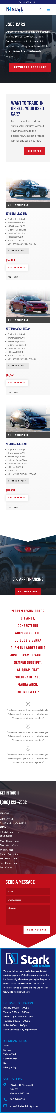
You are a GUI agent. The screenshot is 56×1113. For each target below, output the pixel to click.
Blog (5, 1063)
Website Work (9, 1054)
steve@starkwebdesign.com (24, 1106)
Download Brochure (29, 67)
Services (7, 1050)
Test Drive (14, 277)
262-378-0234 (28, 2)
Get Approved (17, 267)
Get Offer (34, 151)
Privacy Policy (9, 1067)
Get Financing (28, 591)
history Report (17, 251)
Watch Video (21, 205)
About (6, 1045)
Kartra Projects (10, 1058)
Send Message (37, 930)
